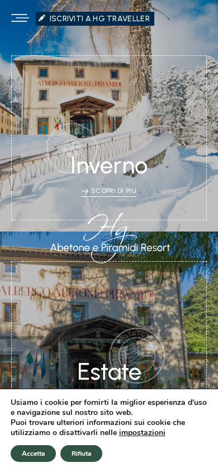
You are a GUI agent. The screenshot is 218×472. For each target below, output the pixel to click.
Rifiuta (81, 453)
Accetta (33, 453)
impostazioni (142, 433)
